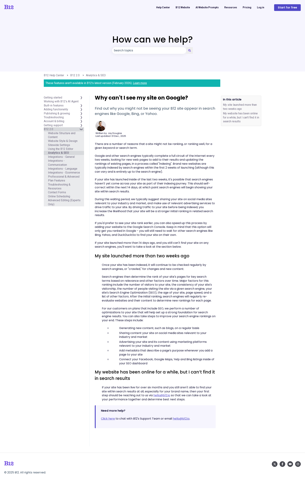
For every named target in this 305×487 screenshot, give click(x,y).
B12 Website (183, 7)
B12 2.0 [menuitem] (48, 129)
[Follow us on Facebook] (282, 464)
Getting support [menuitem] (53, 125)
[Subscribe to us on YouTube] (290, 464)
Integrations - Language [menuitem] (62, 168)
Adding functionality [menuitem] (56, 109)
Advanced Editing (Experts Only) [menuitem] (64, 202)
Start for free (287, 7)
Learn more (140, 83)
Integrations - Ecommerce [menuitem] (64, 172)
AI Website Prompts (207, 7)
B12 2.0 (75, 75)
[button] (81, 131)
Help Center (163, 7)
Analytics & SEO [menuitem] (58, 153)
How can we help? (152, 39)
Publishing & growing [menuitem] (57, 113)
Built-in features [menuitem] (54, 105)
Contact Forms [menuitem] (57, 192)
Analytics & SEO (96, 75)
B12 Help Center (54, 75)
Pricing (247, 7)
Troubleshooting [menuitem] (54, 117)
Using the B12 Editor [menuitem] (60, 149)
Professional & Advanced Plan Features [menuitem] (63, 178)
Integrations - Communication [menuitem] (57, 162)
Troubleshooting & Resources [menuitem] (59, 186)
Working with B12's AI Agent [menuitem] (61, 101)
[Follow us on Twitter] (274, 464)
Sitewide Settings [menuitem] (59, 145)
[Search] (189, 50)
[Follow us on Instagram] (298, 464)
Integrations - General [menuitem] (61, 157)
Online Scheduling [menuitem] (59, 196)
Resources (230, 7)
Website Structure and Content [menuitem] (61, 135)
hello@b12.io (161, 395)
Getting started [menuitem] (53, 97)
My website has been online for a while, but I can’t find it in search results (241, 117)
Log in (260, 7)
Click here (108, 419)
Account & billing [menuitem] (54, 121)
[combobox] (149, 50)
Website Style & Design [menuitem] (62, 141)
